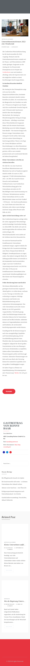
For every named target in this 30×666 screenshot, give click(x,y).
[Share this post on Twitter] (7, 452)
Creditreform (6, 72)
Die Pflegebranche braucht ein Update (13, 478)
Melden (17, 373)
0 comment (10, 549)
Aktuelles (4, 39)
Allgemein (10, 39)
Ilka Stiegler (9, 547)
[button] (4, 648)
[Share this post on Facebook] (4, 452)
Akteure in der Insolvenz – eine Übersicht (14, 488)
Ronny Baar (6, 46)
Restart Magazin (10, 604)
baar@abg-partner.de (12, 441)
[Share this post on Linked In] (10, 452)
